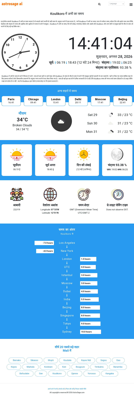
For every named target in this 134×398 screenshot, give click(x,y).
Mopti (51, 360)
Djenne (74, 373)
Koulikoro (57, 373)
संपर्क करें (61, 389)
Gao (118, 360)
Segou (103, 360)
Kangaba (110, 373)
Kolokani (48, 367)
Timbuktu (99, 367)
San (41, 373)
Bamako (17, 360)
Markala (30, 367)
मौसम (22, 113)
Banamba (117, 367)
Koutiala (67, 360)
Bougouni (80, 367)
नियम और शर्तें (70, 389)
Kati (64, 367)
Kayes (14, 367)
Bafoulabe (24, 373)
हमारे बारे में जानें (52, 389)
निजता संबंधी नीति (80, 389)
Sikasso (34, 360)
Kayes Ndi (86, 360)
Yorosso (92, 373)
